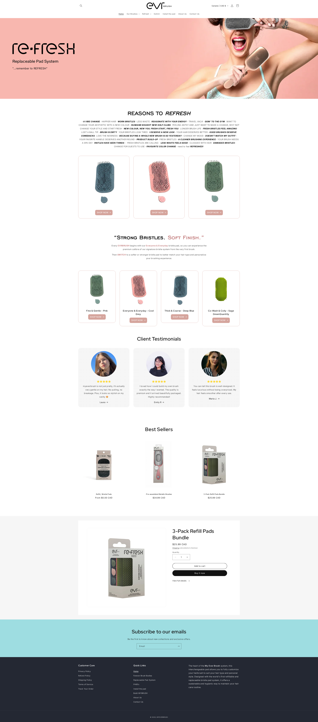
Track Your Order (86, 689)
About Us (137, 697)
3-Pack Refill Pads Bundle (214, 494)
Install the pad (139, 689)
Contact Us (138, 702)
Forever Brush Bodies (142, 676)
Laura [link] (102, 402)
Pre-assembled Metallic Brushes (159, 494)
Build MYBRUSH (140, 693)
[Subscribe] (178, 646)
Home (135, 671)
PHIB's (136, 684)
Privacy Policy (84, 671)
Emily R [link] (157, 402)
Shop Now (102, 212)
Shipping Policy (85, 680)
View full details (179, 581)
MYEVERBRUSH (162, 717)
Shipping (175, 548)
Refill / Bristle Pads (104, 494)
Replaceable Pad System (144, 680)
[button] (81, 5)
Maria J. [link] (213, 398)
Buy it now (200, 573)
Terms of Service (85, 684)
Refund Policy (84, 676)
